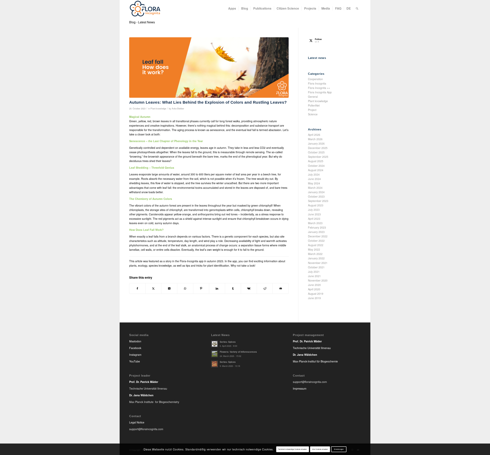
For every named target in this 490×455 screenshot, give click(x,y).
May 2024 (314, 183)
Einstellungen (339, 449)
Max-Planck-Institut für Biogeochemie (315, 361)
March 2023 (315, 223)
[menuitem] (232, 8)
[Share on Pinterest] (201, 288)
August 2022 (315, 245)
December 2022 (317, 236)
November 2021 (317, 263)
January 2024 (316, 192)
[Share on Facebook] (137, 288)
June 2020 (314, 285)
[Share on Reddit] (265, 288)
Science (313, 114)
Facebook (135, 348)
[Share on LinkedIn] (217, 288)
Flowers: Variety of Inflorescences (238, 351)
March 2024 (315, 188)
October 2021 (316, 267)
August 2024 (315, 170)
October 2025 (316, 152)
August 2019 (315, 293)
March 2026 (315, 139)
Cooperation (315, 79)
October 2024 (316, 166)
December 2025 (317, 148)
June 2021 (314, 276)
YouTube (134, 361)
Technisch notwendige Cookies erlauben (292, 449)
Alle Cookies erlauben (320, 449)
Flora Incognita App (320, 92)
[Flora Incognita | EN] (145, 8)
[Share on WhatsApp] (185, 288)
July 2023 (314, 210)
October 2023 (316, 196)
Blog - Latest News (142, 22)
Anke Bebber (178, 108)
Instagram (135, 355)
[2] (209, 67)
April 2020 (314, 289)
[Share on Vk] (249, 288)
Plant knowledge (158, 108)
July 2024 (314, 174)
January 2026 (316, 143)
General (313, 96)
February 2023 (317, 227)
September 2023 (318, 201)
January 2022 (316, 258)
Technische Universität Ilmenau (312, 348)
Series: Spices (228, 341)
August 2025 (315, 161)
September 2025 (318, 157)
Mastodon (135, 341)
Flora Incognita (317, 83)
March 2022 (315, 254)
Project (312, 110)
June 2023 (314, 214)
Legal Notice (136, 422)
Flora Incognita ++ (319, 88)
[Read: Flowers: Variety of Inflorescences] (214, 353)
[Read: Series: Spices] (214, 343)
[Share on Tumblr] (233, 288)
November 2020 (317, 280)
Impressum (299, 388)
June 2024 (314, 179)
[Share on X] (153, 288)
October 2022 (316, 241)
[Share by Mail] (280, 288)
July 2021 (314, 271)
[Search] (357, 8)
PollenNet (314, 105)
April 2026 (314, 135)
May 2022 (314, 249)
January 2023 (316, 232)
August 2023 (315, 205)
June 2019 (314, 298)
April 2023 (314, 219)
